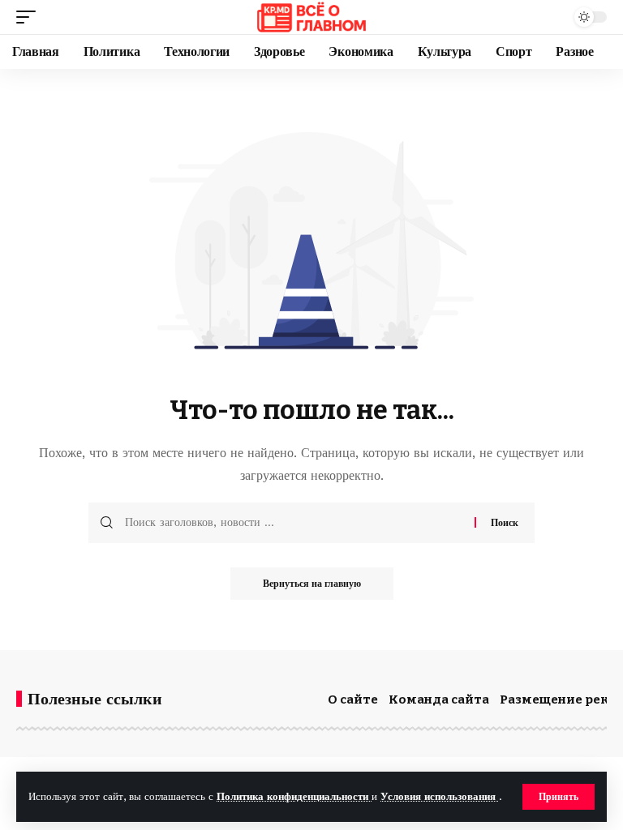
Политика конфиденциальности (294, 796)
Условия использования (439, 796)
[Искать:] (294, 523)
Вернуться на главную (312, 583)
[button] (558, 797)
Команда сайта (439, 699)
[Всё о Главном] (311, 17)
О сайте (353, 699)
